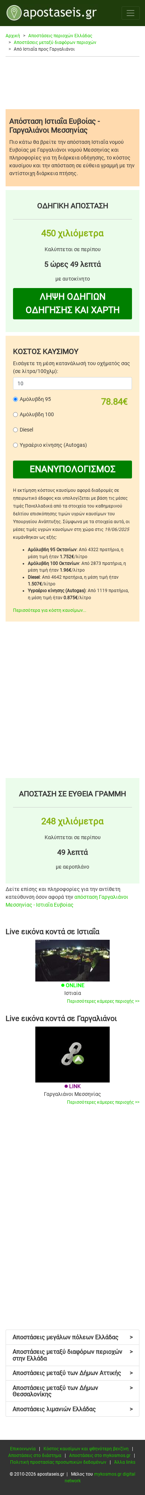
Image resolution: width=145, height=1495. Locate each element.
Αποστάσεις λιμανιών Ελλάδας (73, 1409)
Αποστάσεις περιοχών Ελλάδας (60, 35)
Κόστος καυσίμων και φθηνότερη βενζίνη (86, 1448)
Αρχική (13, 35)
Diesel (26, 430)
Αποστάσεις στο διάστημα (34, 1455)
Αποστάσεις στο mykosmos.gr (99, 1455)
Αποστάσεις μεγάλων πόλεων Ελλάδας (73, 1337)
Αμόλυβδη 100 (37, 414)
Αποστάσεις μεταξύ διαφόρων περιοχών (55, 42)
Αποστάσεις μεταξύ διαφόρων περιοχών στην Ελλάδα (73, 1355)
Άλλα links (124, 1462)
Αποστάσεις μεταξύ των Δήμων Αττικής (73, 1373)
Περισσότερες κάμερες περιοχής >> (103, 1001)
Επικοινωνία (23, 1448)
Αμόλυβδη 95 (35, 399)
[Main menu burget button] (131, 12)
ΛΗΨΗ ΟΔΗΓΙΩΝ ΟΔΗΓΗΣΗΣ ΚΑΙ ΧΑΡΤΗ (73, 303)
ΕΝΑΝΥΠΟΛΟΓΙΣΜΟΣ (73, 469)
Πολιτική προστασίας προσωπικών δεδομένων (58, 1462)
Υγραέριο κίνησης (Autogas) (53, 445)
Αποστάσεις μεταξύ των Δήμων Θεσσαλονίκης (73, 1391)
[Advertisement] (72, 82)
